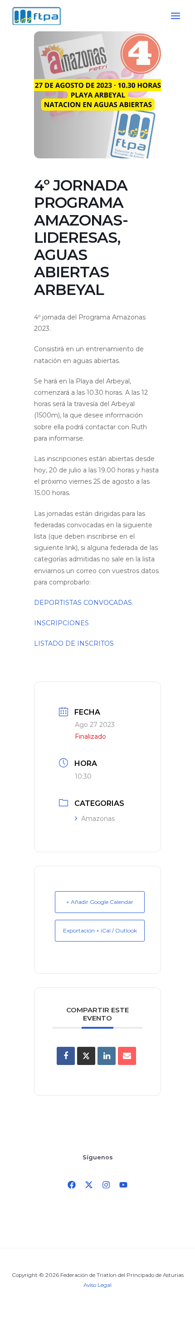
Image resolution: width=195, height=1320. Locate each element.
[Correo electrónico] (127, 1056)
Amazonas (98, 819)
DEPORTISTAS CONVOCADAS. (83, 603)
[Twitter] (89, 1185)
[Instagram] (106, 1185)
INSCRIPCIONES (61, 623)
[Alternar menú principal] (175, 15)
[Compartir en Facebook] (66, 1056)
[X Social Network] (86, 1056)
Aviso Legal (97, 1285)
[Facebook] (72, 1185)
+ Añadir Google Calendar (99, 901)
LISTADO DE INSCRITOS (74, 643)
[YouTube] (123, 1185)
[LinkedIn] (107, 1056)
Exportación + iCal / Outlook (100, 930)
